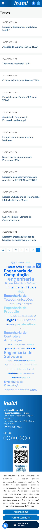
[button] (21, 524)
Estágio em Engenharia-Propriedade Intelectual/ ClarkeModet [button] (21, 198)
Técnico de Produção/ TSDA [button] (16, 63)
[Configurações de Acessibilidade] (33, 3)
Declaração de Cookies (24, 506)
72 (27, 250)
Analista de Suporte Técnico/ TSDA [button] (20, 46)
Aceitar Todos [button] (21, 512)
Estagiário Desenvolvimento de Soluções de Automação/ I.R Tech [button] (19, 238)
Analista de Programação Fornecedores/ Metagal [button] (15, 119)
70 (15, 250)
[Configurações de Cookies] (5, 526)
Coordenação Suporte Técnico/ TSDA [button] (21, 80)
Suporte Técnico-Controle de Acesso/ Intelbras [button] (16, 218)
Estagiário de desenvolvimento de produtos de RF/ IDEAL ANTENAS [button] (19, 178)
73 (33, 250)
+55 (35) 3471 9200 (13, 427)
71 (21, 250)
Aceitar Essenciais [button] (21, 518)
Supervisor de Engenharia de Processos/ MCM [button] (17, 158)
